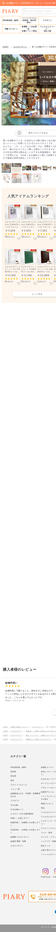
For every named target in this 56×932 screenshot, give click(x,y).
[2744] (18, 283)
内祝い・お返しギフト (19, 818)
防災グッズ (45, 846)
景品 (43, 808)
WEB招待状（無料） (11, 20)
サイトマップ (45, 927)
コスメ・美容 (46, 832)
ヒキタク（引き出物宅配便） (22, 814)
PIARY (5, 727)
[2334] (51, 239)
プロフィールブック (18, 785)
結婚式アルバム (47, 792)
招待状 (13, 771)
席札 (12, 780)
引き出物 (14, 805)
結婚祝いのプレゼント (19, 837)
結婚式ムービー (47, 767)
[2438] (35, 283)
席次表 (13, 776)
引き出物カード (17, 809)
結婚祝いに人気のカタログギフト (39, 739)
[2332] (35, 239)
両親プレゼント (47, 803)
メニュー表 (15, 789)
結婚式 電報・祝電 (18, 841)
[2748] (51, 283)
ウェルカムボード (48, 816)
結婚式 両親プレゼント (19, 727)
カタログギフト (38, 727)
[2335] (18, 239)
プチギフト (15, 800)
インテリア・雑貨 (48, 841)
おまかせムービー (48, 779)
